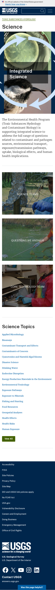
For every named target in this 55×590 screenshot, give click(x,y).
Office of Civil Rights (12, 530)
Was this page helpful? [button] (32, 587)
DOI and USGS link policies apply (18, 492)
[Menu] (50, 11)
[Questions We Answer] (27, 239)
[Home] (9, 13)
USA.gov (6, 503)
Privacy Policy (8, 481)
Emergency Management (14, 525)
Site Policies (8, 475)
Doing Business (9, 519)
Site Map (6, 486)
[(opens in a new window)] (5, 570)
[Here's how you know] (27, 3)
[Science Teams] (27, 193)
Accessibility (8, 464)
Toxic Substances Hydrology (19, 19)
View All (9, 439)
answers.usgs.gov (10, 581)
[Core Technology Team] (27, 286)
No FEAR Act (8, 497)
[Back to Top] (46, 581)
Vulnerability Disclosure (13, 508)
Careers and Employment (14, 514)
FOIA (4, 470)
